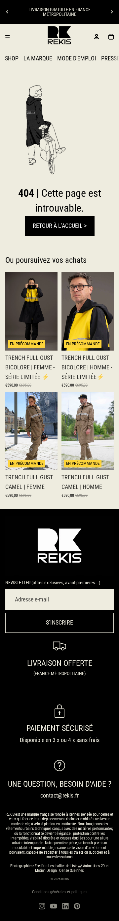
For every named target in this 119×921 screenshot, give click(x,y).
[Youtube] (54, 906)
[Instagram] (42, 906)
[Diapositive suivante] (111, 12)
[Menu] (7, 36)
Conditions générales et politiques (59, 892)
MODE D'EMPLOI (76, 58)
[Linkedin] (65, 906)
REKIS (65, 879)
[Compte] (96, 36)
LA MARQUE (37, 58)
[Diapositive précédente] (7, 12)
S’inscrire (59, 622)
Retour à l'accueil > (60, 225)
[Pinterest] (77, 906)
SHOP (12, 58)
